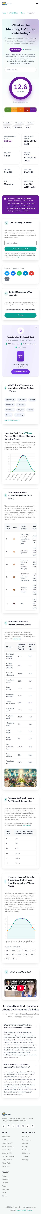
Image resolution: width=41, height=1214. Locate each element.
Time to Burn (20, 123)
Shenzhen (9, 405)
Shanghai (22, 400)
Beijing (32, 400)
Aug (19, 954)
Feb (13, 950)
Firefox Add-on (7, 1160)
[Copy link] (7, 279)
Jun (7, 954)
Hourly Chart (7, 123)
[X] (7, 273)
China (23, 13)
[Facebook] (13, 273)
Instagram (5, 1189)
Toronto (25, 1156)
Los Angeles (26, 1140)
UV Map (4, 1140)
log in (18, 257)
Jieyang (8, 415)
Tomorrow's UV (7, 1143)
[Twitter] (18, 1126)
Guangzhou (10, 400)
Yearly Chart (18, 127)
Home (4, 13)
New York (25, 1137)
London (25, 1146)
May (33, 950)
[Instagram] (23, 1126)
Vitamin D (6, 127)
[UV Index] (7, 4)
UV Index (28, 433)
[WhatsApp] (19, 273)
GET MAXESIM (19, 372)
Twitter (4, 1186)
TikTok (4, 1193)
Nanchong (9, 410)
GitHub (4, 1196)
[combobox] (20, 69)
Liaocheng (19, 415)
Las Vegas (25, 1160)
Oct (32, 954)
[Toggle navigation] (37, 3)
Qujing (30, 410)
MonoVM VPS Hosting (24, 1210)
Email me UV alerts (22, 249)
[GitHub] (33, 1126)
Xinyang (21, 410)
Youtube (4, 1176)
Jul (13, 954)
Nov (7, 959)
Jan (7, 950)
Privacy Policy (6, 1163)
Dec (14, 959)
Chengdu (21, 405)
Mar (20, 950)
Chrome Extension (8, 1156)
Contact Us (5, 1166)
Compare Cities (7, 1150)
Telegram (5, 1183)
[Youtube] (4, 1126)
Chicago (25, 1143)
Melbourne (26, 1153)
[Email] (31, 273)
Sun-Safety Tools (8, 1146)
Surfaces (30, 123)
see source (16, 639)
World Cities (13, 13)
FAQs (27, 127)
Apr (26, 950)
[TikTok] (28, 1126)
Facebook (5, 1179)
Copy (22, 315)
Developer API (7, 1153)
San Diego (25, 1150)
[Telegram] (25, 273)
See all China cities (11, 420)
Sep (26, 954)
